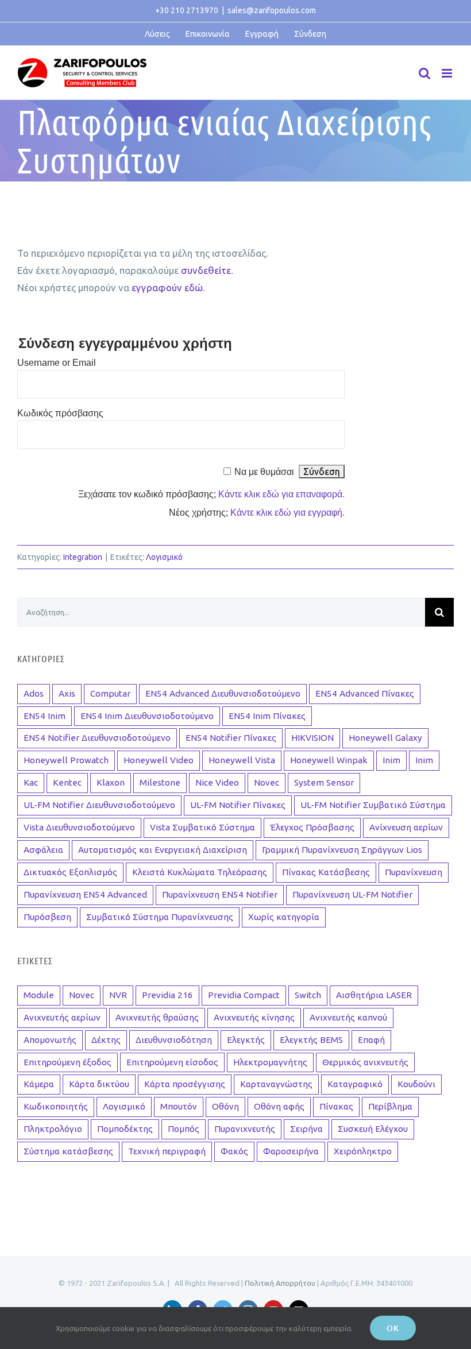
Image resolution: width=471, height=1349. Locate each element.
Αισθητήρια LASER (374, 995)
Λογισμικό (164, 557)
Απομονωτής (50, 1040)
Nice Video (217, 782)
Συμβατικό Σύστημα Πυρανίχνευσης (159, 917)
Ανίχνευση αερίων (406, 827)
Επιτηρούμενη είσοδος (172, 1062)
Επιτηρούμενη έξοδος (67, 1062)
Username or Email (56, 363)
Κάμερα (39, 1084)
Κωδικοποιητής (56, 1106)
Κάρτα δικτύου (99, 1084)
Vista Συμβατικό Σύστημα (202, 827)
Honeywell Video (158, 760)
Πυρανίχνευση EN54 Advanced (85, 894)
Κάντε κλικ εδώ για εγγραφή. (287, 512)
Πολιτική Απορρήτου (280, 1283)
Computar (110, 693)
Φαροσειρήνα (291, 1151)
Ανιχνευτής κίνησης (254, 1017)
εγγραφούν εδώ (167, 287)
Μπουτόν (178, 1106)
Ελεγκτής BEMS (311, 1040)
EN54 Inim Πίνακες (267, 716)
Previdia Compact (244, 995)
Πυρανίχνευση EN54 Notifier (219, 894)
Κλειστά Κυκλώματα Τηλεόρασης (199, 872)
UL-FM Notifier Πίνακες (237, 805)
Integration (82, 557)
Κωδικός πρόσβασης (60, 413)
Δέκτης (106, 1040)
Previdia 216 (167, 995)
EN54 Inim (44, 716)
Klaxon (110, 782)
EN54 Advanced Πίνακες (364, 693)
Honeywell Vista (242, 760)
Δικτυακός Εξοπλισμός (70, 872)
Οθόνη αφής (279, 1106)
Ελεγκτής (246, 1040)
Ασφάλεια (43, 850)
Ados (34, 693)
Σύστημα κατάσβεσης (68, 1151)
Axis (67, 693)
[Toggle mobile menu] (448, 73)
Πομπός (183, 1129)
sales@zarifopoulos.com (271, 10)
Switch (308, 995)
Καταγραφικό (355, 1084)
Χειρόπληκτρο (363, 1151)
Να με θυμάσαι (264, 472)
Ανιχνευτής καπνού (348, 1017)
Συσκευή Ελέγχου (373, 1129)
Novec (266, 782)
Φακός (234, 1151)
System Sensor (324, 782)
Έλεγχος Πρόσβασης (312, 827)
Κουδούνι (416, 1084)
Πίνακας (336, 1106)
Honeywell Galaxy (385, 738)
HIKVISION (312, 738)
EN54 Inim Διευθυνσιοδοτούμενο (147, 716)
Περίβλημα (390, 1106)
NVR (118, 995)
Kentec (67, 782)
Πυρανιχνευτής (244, 1129)
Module (39, 995)
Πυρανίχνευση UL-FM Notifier (352, 894)
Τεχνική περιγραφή (167, 1151)
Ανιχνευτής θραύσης (157, 1017)
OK (393, 1328)
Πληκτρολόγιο (53, 1129)
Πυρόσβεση (47, 917)
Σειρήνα (306, 1129)
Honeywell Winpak (329, 760)
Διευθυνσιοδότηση (174, 1040)
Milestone (160, 782)
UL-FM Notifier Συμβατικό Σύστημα (373, 805)
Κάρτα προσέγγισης (184, 1084)
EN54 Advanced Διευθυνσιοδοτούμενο (222, 693)
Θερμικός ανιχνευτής (365, 1062)
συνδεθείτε (206, 270)
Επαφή (371, 1040)
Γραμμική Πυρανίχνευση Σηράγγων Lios (342, 850)
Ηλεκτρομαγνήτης (270, 1062)
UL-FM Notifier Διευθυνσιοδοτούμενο (99, 805)
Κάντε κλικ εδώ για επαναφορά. (281, 494)
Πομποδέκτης (125, 1129)
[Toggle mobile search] (424, 73)
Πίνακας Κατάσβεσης (326, 872)
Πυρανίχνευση (413, 872)
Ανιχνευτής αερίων (62, 1017)
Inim (391, 760)
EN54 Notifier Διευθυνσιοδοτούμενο (97, 738)
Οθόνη (225, 1106)
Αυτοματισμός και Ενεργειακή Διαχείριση (162, 850)
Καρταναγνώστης (276, 1084)
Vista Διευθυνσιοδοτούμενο (79, 827)
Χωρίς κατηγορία (283, 917)
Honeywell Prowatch (66, 760)
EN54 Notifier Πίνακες (231, 738)
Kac (31, 782)
